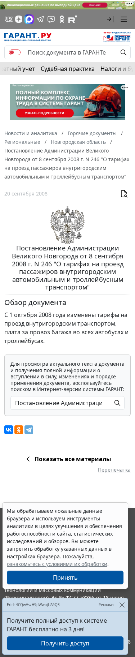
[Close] (122, 605)
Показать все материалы (73, 459)
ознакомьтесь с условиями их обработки (57, 564)
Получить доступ (65, 643)
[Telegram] (28, 429)
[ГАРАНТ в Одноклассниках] (62, 19)
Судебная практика (68, 69)
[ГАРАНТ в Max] (29, 19)
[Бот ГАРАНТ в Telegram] (51, 19)
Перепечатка (114, 469)
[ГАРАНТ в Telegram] (40, 19)
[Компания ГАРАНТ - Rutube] (72, 19)
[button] (110, 19)
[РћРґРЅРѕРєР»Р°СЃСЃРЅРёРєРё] (18, 429)
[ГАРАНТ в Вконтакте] (8, 19)
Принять (65, 577)
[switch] (15, 52)
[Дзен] (18, 19)
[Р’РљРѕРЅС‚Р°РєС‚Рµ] (8, 429)
